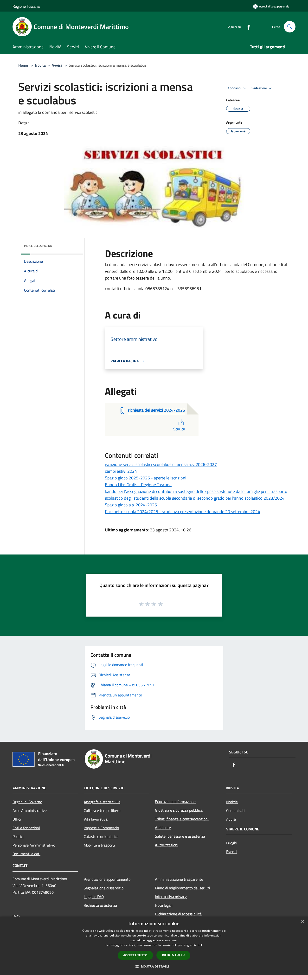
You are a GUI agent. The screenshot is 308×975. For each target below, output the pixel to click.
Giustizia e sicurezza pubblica (179, 810)
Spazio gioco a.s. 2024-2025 (131, 505)
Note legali (164, 905)
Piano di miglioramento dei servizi (182, 888)
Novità (40, 65)
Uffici (17, 819)
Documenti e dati (26, 854)
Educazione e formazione (175, 801)
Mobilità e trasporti (99, 845)
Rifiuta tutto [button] (173, 955)
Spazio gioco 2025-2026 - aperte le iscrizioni (145, 478)
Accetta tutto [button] (135, 955)
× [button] (302, 922)
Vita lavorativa (96, 819)
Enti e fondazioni (26, 828)
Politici (18, 836)
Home (23, 65)
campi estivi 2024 (121, 471)
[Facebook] (247, 26)
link (200, 945)
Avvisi (57, 65)
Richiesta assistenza (100, 905)
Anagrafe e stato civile (102, 802)
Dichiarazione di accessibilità (178, 914)
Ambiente (163, 827)
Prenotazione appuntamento (107, 879)
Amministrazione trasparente (179, 879)
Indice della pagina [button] (38, 245)
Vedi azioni (259, 88)
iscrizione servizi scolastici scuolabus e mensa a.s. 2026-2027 (161, 464)
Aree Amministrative (30, 810)
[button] (154, 966)
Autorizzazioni (166, 845)
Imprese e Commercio (101, 828)
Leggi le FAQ (94, 896)
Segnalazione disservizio (103, 888)
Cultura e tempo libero (102, 810)
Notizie (232, 802)
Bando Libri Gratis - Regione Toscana (138, 484)
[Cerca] (289, 26)
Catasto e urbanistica (101, 836)
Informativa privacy (171, 896)
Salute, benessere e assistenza (180, 836)
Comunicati (235, 810)
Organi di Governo (27, 802)
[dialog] (154, 946)
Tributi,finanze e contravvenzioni (182, 819)
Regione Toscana (26, 6)
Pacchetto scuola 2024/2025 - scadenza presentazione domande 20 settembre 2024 (182, 511)
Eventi (231, 851)
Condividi (235, 88)
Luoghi (231, 843)
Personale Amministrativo (34, 845)
